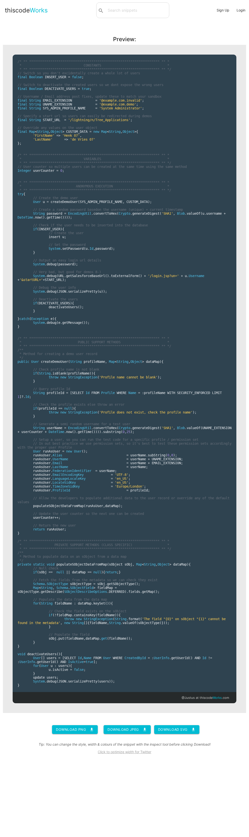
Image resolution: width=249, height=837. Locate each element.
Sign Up (223, 10)
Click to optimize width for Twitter (124, 752)
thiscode (26, 10)
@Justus (188, 698)
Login (241, 10)
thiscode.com (214, 698)
